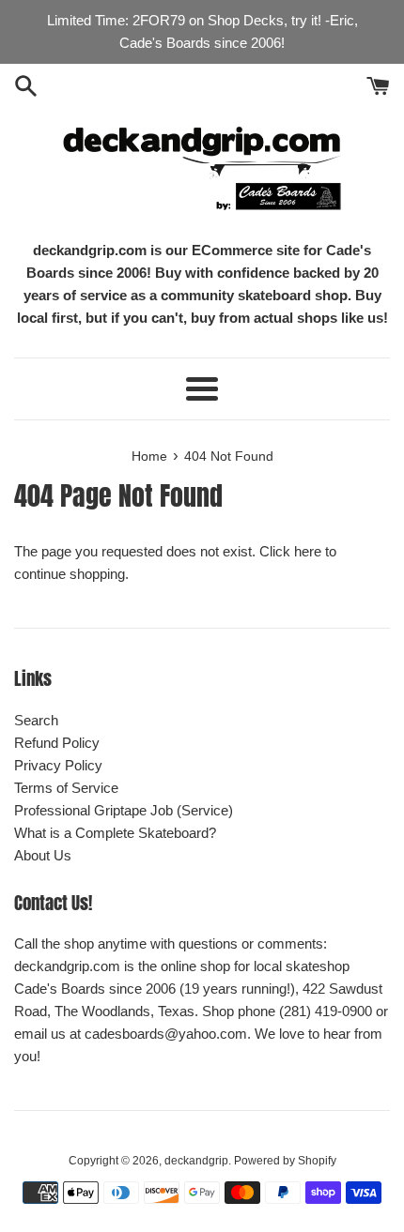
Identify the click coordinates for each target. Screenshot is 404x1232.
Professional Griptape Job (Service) (123, 810)
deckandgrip (196, 1160)
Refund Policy (57, 743)
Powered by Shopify (285, 1160)
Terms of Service (66, 788)
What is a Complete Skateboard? (115, 833)
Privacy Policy (58, 765)
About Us (42, 855)
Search (36, 720)
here (307, 551)
